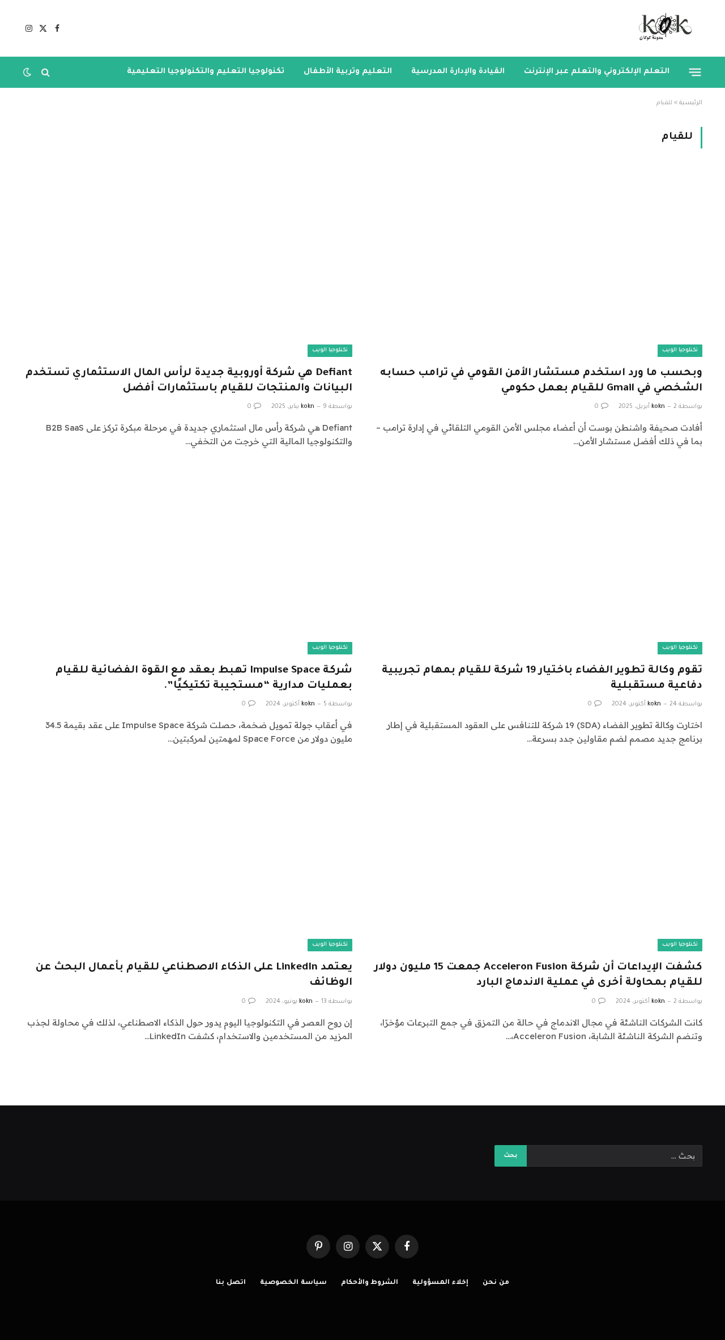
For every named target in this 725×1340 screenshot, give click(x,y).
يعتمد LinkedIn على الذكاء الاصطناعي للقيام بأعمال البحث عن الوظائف (194, 975)
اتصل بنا (231, 1283)
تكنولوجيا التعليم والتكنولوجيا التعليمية (205, 71)
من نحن (496, 1283)
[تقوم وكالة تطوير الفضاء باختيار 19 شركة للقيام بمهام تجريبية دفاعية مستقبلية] (537, 561)
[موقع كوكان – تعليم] (661, 28)
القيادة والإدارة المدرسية (458, 71)
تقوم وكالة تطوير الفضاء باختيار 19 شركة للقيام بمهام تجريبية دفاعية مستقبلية (542, 678)
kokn (658, 406)
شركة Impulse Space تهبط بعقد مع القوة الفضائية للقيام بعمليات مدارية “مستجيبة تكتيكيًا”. (204, 678)
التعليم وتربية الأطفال (348, 71)
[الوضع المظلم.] (28, 71)
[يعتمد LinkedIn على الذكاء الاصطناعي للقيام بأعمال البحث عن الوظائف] (187, 858)
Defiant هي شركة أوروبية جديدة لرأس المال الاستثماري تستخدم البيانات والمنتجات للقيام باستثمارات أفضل (188, 381)
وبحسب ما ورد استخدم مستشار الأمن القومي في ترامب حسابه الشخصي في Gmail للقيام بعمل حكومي (541, 381)
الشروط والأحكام (370, 1283)
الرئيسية (690, 103)
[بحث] (45, 72)
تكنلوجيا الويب (680, 350)
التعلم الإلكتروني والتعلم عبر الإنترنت (596, 71)
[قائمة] (695, 72)
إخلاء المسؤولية (440, 1283)
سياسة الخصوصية (293, 1283)
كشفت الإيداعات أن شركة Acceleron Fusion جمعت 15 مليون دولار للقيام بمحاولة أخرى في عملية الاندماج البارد (538, 975)
